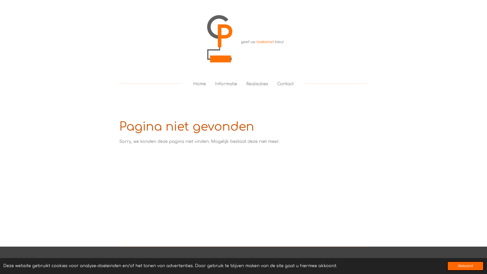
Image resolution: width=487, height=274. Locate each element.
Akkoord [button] (465, 266)
